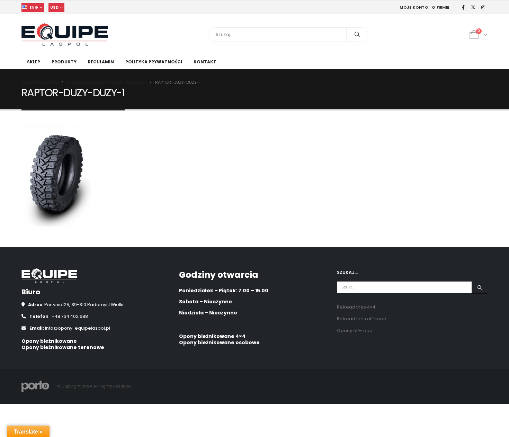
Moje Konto (414, 7)
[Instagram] (483, 7)
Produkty (64, 62)
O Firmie (440, 7)
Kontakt (205, 62)
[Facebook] (463, 7)
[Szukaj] (357, 35)
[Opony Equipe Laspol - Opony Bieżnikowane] (64, 34)
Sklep (33, 62)
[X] (473, 7)
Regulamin (101, 62)
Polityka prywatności (153, 62)
